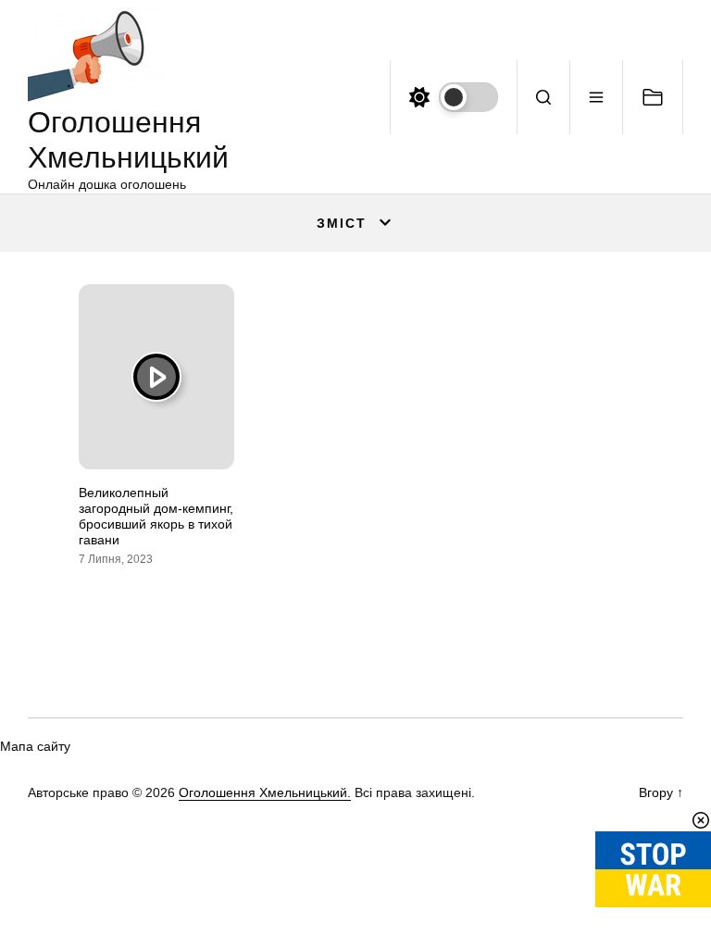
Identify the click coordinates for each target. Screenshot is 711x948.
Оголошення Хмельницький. (265, 792)
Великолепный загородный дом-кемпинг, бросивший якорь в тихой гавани (156, 515)
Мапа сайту (35, 746)
